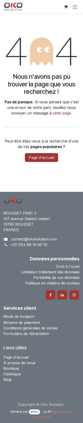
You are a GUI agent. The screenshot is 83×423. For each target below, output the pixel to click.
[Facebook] (50, 295)
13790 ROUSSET (18, 224)
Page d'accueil (41, 157)
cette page (62, 113)
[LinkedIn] (62, 295)
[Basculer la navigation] (75, 7)
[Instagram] (74, 295)
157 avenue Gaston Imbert (26, 218)
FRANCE (11, 229)
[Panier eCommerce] (65, 6)
